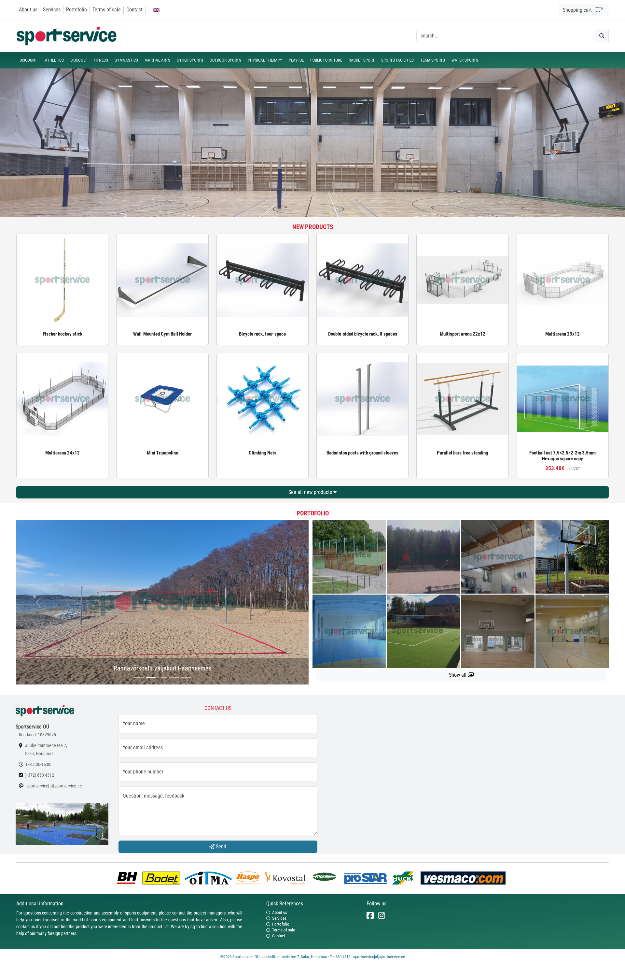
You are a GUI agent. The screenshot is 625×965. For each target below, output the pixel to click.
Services (52, 10)
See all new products (310, 492)
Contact (134, 10)
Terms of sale (106, 10)
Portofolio (76, 10)
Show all (458, 675)
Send (220, 846)
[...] (139, 677)
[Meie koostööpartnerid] (128, 877)
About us (28, 10)
